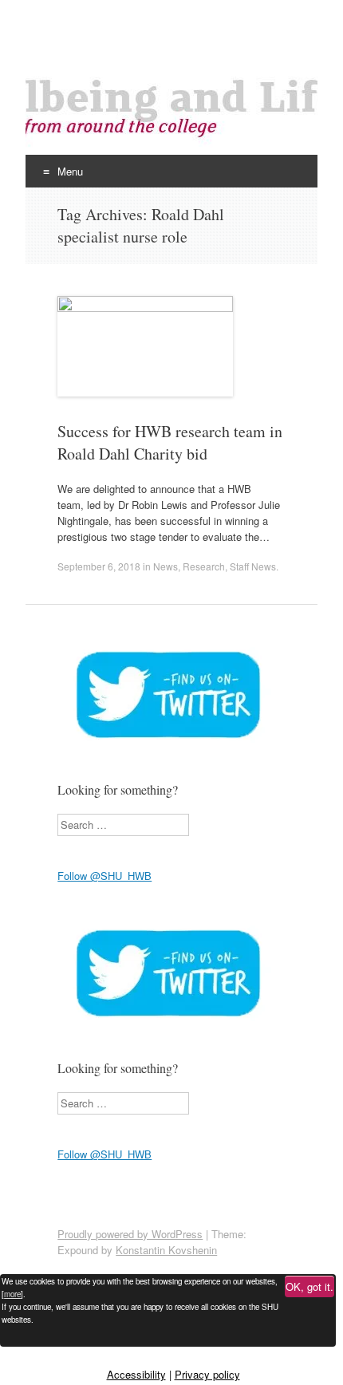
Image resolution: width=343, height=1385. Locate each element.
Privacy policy (207, 1374)
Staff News (253, 566)
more (12, 1294)
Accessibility (136, 1374)
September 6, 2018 (98, 566)
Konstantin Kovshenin (166, 1249)
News (165, 566)
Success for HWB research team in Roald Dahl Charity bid (169, 442)
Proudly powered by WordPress (130, 1233)
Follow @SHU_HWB (104, 875)
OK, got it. (309, 1286)
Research (204, 566)
